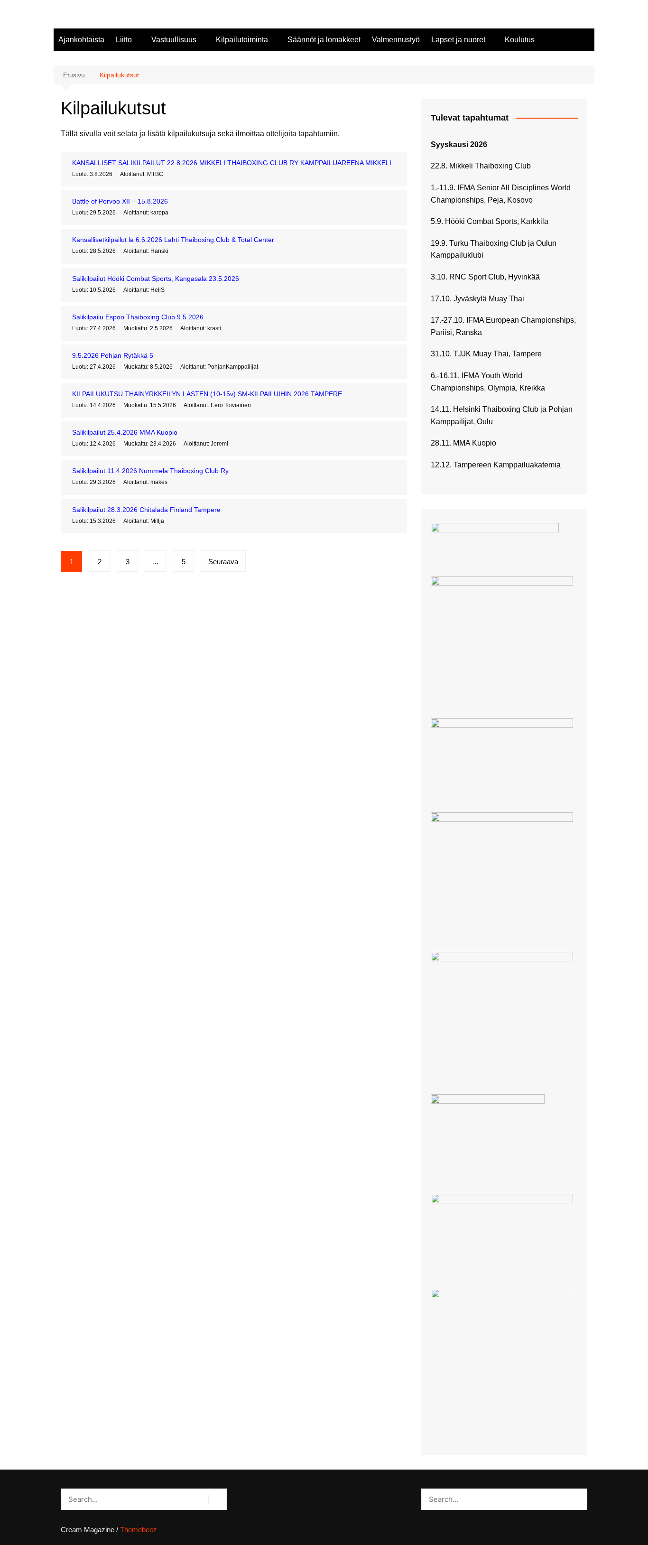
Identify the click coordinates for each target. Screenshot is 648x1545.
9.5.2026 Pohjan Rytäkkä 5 (112, 355)
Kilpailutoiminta (242, 40)
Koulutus (520, 40)
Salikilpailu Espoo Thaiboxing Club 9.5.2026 (138, 317)
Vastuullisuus (173, 40)
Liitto (124, 40)
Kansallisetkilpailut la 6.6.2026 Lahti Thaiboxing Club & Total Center (173, 239)
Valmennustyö (396, 40)
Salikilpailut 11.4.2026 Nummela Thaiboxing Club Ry (150, 471)
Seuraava (223, 562)
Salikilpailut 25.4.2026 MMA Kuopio (124, 432)
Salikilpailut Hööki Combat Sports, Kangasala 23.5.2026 (155, 278)
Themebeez (138, 1530)
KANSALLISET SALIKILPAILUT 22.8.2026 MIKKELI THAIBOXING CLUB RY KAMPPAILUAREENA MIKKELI (231, 163)
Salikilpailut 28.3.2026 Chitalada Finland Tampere (146, 509)
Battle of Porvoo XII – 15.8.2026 (120, 201)
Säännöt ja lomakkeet (324, 40)
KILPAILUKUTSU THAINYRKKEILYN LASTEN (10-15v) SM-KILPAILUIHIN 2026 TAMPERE (207, 394)
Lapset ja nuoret (458, 40)
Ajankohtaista (81, 40)
